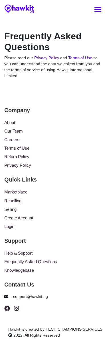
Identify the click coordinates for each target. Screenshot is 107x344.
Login (9, 226)
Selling (10, 209)
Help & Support (18, 253)
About (9, 122)
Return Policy (16, 156)
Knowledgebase (19, 270)
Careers (11, 139)
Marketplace (15, 191)
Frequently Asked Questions (30, 261)
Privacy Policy (46, 57)
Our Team (13, 131)
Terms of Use (80, 57)
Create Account (18, 217)
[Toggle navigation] (97, 8)
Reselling (12, 200)
